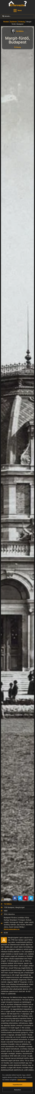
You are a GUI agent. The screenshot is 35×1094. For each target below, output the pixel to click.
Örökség (21, 22)
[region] (17, 1082)
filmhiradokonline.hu (11, 929)
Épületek (13, 22)
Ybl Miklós (20, 31)
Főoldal (6, 22)
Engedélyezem (17, 1084)
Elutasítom (17, 1090)
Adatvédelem (21, 1079)
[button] (18, 10)
